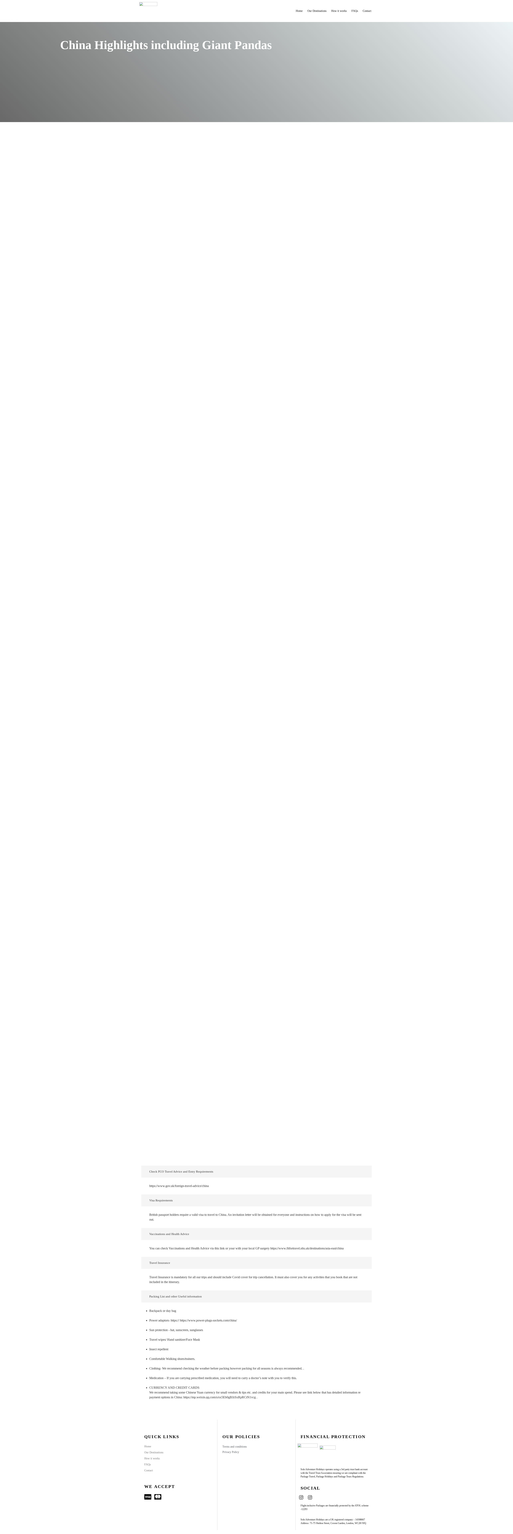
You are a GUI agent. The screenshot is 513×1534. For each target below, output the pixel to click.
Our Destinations (316, 10)
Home (299, 10)
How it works (339, 10)
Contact (367, 10)
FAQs (354, 10)
